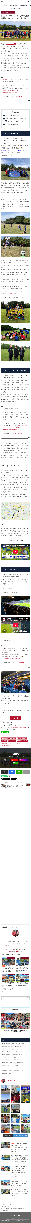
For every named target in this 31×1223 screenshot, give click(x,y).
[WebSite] (9, 949)
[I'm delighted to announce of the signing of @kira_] (15, 1098)
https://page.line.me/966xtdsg (17, 727)
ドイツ (20, 1057)
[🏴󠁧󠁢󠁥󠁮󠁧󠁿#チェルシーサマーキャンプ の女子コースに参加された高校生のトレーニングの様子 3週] (5, 1098)
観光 (11, 1070)
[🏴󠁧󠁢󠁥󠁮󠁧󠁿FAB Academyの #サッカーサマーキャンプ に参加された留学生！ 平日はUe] (25, 1128)
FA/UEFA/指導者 (6, 745)
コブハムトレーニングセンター (14, 121)
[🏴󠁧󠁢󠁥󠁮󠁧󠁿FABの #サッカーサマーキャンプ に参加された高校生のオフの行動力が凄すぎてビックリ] (15, 1128)
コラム (26, 740)
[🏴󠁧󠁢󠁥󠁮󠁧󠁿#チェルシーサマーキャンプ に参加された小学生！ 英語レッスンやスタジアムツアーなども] (25, 1089)
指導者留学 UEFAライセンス (8, 12)
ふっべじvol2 (10, 44)
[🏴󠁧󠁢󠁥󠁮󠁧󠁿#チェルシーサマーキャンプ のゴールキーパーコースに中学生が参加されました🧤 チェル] (25, 1098)
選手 (11, 1073)
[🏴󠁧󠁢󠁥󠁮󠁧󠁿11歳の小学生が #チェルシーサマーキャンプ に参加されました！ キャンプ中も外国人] (5, 1108)
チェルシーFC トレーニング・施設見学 (15, 118)
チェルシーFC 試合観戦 (11, 124)
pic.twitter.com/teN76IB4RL (9, 429)
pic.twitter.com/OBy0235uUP (13, 658)
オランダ (19, 1049)
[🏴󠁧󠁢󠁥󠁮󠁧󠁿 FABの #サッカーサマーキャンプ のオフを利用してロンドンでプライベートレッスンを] (5, 1128)
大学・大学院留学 (7, 1068)
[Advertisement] (15, 856)
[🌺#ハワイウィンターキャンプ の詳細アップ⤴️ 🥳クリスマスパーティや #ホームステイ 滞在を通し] (5, 1118)
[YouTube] (14, 9)
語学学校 (5, 1073)
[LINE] (19, 9)
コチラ (6, 194)
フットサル (5, 1059)
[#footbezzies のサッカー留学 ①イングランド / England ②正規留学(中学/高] (25, 1108)
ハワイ (26, 1057)
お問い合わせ (9, 293)
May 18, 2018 (18, 433)
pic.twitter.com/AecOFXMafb (10, 92)
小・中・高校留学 (22, 738)
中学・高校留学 (15, 1065)
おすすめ (15, 1043)
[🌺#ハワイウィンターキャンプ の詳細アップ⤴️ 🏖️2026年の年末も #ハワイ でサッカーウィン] (25, 1118)
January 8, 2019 (19, 96)
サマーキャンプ (6, 1054)
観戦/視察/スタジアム (19, 1070)
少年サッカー (6, 743)
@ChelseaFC (6, 79)
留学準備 (5, 1070)
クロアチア (26, 1049)
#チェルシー (21, 425)
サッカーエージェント (8, 1051)
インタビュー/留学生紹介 (17, 743)
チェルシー (15, 745)
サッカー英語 (19, 1051)
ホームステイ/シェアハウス (9, 1062)
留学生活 (20, 740)
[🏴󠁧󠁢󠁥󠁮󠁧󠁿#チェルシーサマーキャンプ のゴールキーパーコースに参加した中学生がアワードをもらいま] (15, 1089)
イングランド (19, 1046)
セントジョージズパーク (18, 1054)
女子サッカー (17, 1068)
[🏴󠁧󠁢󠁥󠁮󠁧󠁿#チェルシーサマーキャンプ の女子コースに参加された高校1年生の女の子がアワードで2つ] (15, 1108)
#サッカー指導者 (14, 427)
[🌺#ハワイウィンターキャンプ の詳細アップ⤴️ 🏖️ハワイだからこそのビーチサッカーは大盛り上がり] (15, 1118)
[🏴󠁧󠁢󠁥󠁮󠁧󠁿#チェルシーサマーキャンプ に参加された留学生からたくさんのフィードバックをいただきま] (5, 1089)
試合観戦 (5, 740)
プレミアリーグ (14, 1059)
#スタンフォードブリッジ (15, 90)
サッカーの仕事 (23, 5)
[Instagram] (16, 9)
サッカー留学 (4, 5)
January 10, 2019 (19, 662)
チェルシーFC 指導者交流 (11, 115)
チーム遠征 (13, 1057)
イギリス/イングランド (8, 1046)
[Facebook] (22, 949)
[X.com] (11, 9)
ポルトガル (20, 1062)
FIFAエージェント (14, 5)
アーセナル (22, 1043)
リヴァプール (6, 1065)
